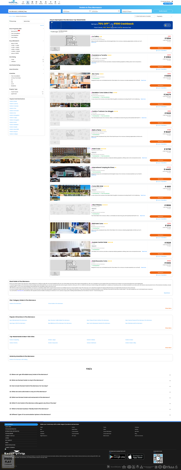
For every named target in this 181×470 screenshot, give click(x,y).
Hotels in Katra (13, 122)
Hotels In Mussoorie (53, 343)
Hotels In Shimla (13, 343)
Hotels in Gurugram (14, 120)
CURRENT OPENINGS (10, 447)
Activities (42, 433)
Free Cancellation (15, 33)
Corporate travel (107, 433)
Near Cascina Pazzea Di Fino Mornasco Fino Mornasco (138, 320)
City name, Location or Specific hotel (17, 10)
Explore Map (27, 21)
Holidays (137, 427)
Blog (136, 433)
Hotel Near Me (20, 290)
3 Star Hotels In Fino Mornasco (55, 303)
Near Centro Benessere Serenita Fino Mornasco (98, 323)
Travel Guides (75, 431)
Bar (12, 82)
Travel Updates (75, 433)
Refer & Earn (106, 435)
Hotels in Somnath (14, 110)
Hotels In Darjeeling (14, 339)
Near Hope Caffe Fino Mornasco (17, 323)
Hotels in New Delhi (14, 129)
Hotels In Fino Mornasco (15, 303)
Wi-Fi (12, 84)
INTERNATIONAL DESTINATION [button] (12, 431)
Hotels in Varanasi (14, 106)
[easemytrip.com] (13, 4)
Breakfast (13, 86)
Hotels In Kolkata (91, 339)
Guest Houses (27, 91)
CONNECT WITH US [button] (9, 435)
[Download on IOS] (135, 459)
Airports (42, 431)
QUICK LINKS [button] (8, 426)
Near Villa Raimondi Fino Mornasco (133, 323)
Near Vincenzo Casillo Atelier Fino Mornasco (59, 320)
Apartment (27, 93)
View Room (160, 48)
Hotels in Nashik (13, 127)
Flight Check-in (43, 435)
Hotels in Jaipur (13, 117)
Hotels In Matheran (91, 343)
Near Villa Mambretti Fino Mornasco (18, 320)
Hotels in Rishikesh (14, 124)
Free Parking (14, 37)
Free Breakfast (15, 35)
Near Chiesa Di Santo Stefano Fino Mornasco (98, 320)
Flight (41, 427)
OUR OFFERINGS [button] (9, 424)
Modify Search (163, 11)
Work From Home (139, 435)
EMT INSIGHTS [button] (8, 440)
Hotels (73, 427)
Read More (167, 293)
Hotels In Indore (129, 339)
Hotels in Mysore (14, 131)
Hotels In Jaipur (52, 339)
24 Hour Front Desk (16, 78)
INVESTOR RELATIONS (10, 445)
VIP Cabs (74, 435)
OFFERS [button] (7, 438)
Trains (104, 427)
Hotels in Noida (13, 101)
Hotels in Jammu (14, 103)
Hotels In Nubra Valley (130, 343)
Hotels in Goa (13, 108)
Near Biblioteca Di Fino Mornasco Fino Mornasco (60, 323)
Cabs (104, 429)
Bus (41, 429)
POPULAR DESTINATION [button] (10, 429)
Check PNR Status (107, 431)
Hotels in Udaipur (14, 134)
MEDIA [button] (6, 442)
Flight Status (74, 429)
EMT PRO (137, 431)
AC (12, 80)
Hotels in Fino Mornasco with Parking (18, 359)
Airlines (136, 429)
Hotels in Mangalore (14, 115)
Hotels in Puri (13, 113)
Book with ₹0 (15, 31)
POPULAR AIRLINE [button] (9, 433)
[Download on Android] (117, 459)
